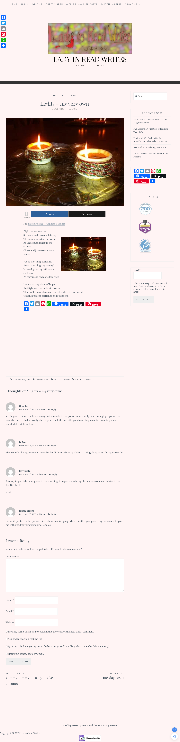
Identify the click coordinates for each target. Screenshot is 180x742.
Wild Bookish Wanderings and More (149, 147)
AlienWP (113, 725)
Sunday (87, 380)
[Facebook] (3, 17)
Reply (53, 409)
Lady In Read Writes (90, 59)
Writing (37, 4)
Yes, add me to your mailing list (24, 639)
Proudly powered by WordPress (77, 725)
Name (10, 600)
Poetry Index (54, 4)
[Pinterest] (3, 34)
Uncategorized (64, 95)
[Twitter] (3, 23)
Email (10, 611)
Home (13, 4)
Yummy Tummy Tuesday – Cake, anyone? (30, 679)
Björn (22, 442)
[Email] (3, 28)
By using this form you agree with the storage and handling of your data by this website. (58, 646)
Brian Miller (26, 510)
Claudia (23, 406)
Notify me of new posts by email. (26, 653)
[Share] (3, 45)
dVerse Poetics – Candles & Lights (46, 223)
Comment (12, 556)
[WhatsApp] (3, 40)
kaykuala (25, 471)
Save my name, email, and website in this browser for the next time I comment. (51, 631)
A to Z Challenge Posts (81, 4)
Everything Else (111, 4)
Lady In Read (42, 380)
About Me (131, 4)
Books (25, 4)
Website (10, 622)
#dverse (79, 380)
